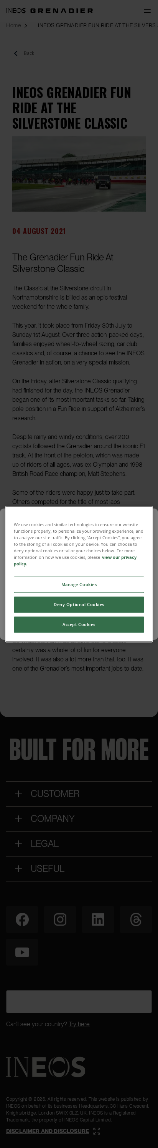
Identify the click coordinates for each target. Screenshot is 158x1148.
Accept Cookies (79, 624)
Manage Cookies (79, 584)
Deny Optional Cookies (79, 604)
